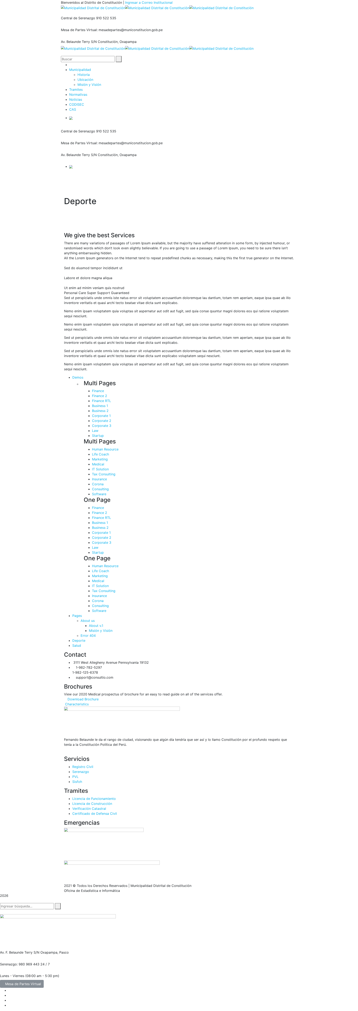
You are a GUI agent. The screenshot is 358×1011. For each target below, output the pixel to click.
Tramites (76, 89)
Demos (77, 377)
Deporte (78, 640)
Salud (76, 645)
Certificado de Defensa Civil (94, 813)
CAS (72, 109)
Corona (98, 484)
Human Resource (105, 449)
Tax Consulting (103, 474)
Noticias (75, 99)
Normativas (78, 94)
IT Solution (100, 469)
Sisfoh (77, 782)
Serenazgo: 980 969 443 (19, 964)
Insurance (99, 479)
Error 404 (88, 635)
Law (95, 431)
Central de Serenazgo (78, 18)
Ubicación (85, 79)
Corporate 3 (101, 426)
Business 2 (100, 411)
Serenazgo (80, 772)
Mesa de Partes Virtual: (79, 30)
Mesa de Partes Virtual (23, 984)
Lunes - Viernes (12, 976)
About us (88, 621)
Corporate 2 (101, 421)
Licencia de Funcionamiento (94, 799)
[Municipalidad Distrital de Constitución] (93, 7)
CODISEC (76, 104)
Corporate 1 (101, 416)
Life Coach (100, 454)
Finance (98, 391)
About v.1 (96, 626)
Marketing (100, 459)
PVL (75, 777)
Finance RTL (101, 401)
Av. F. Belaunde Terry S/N (19, 952)
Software (99, 494)
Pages (77, 616)
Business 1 (100, 406)
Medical (98, 464)
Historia (83, 75)
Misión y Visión (89, 84)
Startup (98, 435)
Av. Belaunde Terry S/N (79, 42)
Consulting (100, 489)
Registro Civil (82, 767)
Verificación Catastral (89, 808)
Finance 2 (99, 396)
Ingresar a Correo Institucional (149, 2)
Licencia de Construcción (92, 804)
